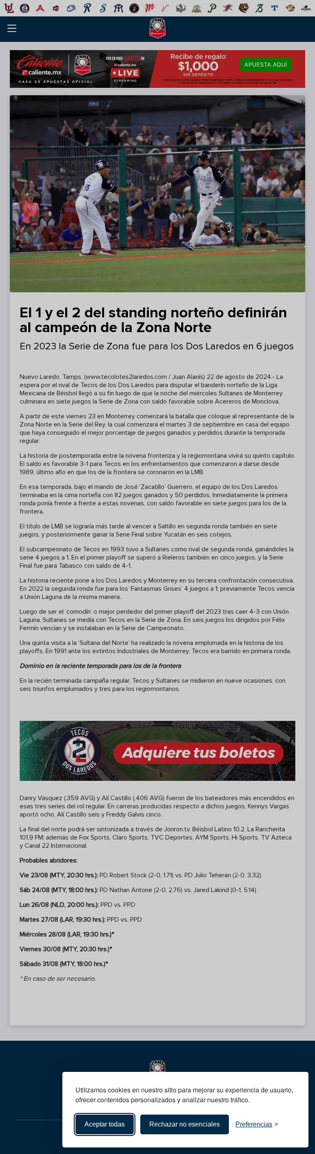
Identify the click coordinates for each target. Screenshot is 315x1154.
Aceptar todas (104, 1124)
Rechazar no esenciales (184, 1124)
